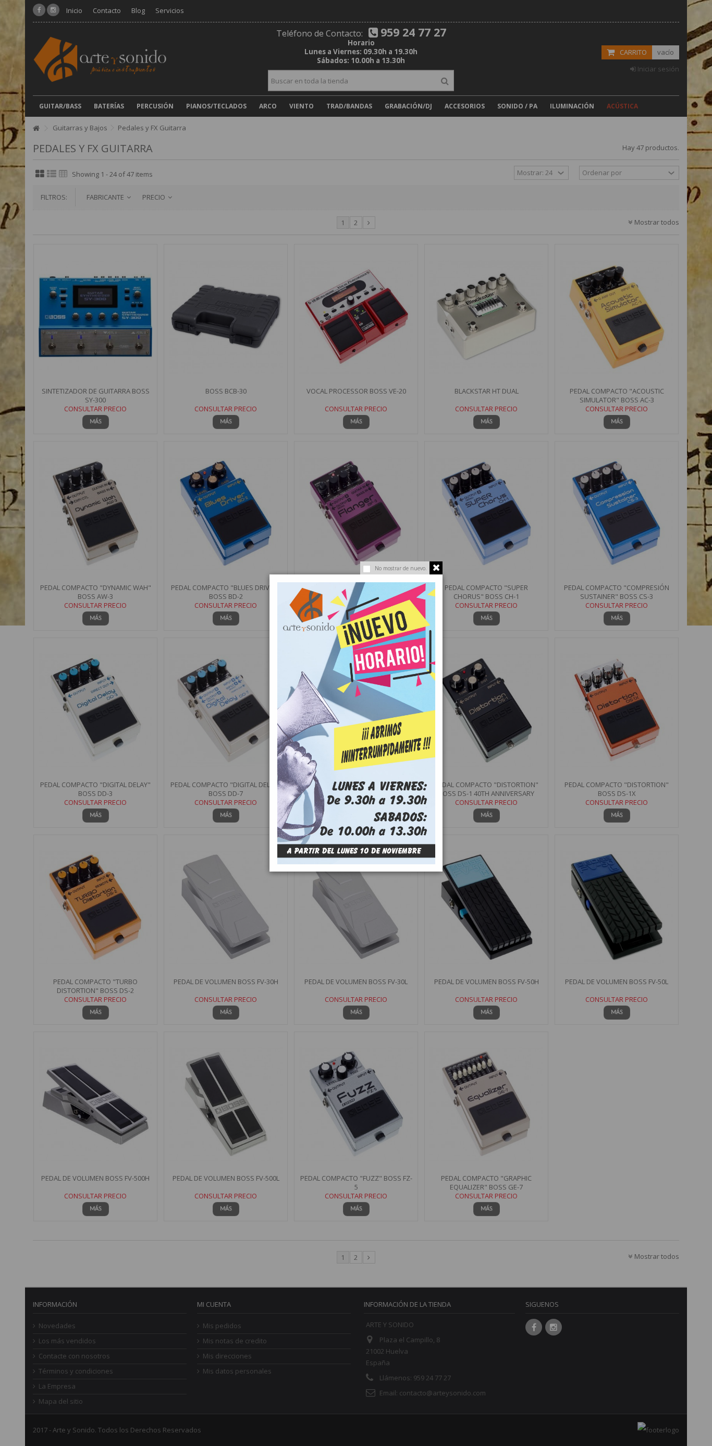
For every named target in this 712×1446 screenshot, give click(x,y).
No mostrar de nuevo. (401, 568)
